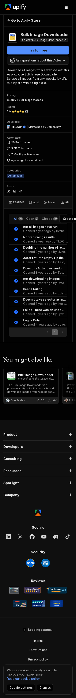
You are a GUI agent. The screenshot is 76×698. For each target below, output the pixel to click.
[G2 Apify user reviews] (20, 603)
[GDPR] (30, 563)
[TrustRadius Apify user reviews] (38, 603)
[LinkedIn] (8, 536)
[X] (20, 536)
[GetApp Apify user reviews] (14, 590)
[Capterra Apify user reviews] (56, 590)
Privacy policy (38, 659)
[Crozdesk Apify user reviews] (56, 603)
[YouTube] (44, 536)
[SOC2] (46, 563)
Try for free (38, 50)
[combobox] (38, 60)
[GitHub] (32, 536)
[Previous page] (47, 332)
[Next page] (62, 332)
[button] (38, 434)
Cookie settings (21, 687)
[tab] (16, 202)
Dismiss (45, 687)
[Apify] (15, 7)
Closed (49, 218)
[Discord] (55, 536)
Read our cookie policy (23, 678)
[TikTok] (67, 536)
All (18, 218)
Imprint (38, 640)
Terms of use (38, 650)
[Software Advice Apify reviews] (32, 590)
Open (32, 218)
